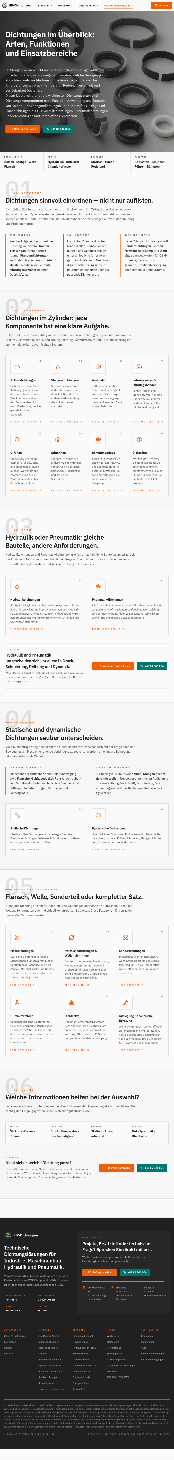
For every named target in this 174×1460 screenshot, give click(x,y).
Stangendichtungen (48, 1341)
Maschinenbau (80, 1341)
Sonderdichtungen (48, 1377)
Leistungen (10, 1341)
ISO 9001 (112, 1371)
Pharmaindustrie (81, 1377)
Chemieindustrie (82, 1371)
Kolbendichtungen (48, 1347)
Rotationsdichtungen (49, 1359)
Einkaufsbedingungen (152, 1359)
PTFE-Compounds (116, 1359)
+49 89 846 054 (60, 129)
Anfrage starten (102, 1272)
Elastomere (113, 1341)
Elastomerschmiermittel (51, 1389)
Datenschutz (147, 1341)
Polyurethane (114, 1347)
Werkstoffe (113, 1335)
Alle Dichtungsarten (48, 1335)
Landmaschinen (81, 1359)
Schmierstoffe (46, 1383)
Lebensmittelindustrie (85, 1365)
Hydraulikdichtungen (49, 1365)
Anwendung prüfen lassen (115, 666)
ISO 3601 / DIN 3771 (118, 1377)
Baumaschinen (80, 1353)
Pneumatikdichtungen (50, 1371)
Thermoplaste (114, 1353)
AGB (143, 1347)
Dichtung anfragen (25, 129)
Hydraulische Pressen (84, 1347)
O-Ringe (42, 1353)
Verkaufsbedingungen (152, 1353)
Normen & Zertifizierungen (121, 1365)
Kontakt (8, 1347)
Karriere (8, 1353)
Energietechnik (81, 1383)
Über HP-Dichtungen (15, 1335)
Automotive (79, 1389)
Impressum (147, 1335)
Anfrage (163, 5)
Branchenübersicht (83, 1335)
